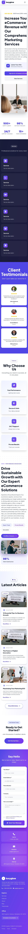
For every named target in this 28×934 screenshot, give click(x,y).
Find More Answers (9, 536)
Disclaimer (14, 928)
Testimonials (5, 906)
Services (4, 896)
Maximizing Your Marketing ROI (14, 688)
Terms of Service (10, 818)
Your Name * (6, 769)
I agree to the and (14, 817)
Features (4, 898)
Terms (8, 928)
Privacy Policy (16, 816)
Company (5, 793)
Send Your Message (14, 823)
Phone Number (7, 785)
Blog (3, 903)
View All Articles (13, 706)
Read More (6, 624)
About (3, 901)
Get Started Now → (14, 741)
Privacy (3, 928)
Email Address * (7, 777)
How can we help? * (8, 801)
